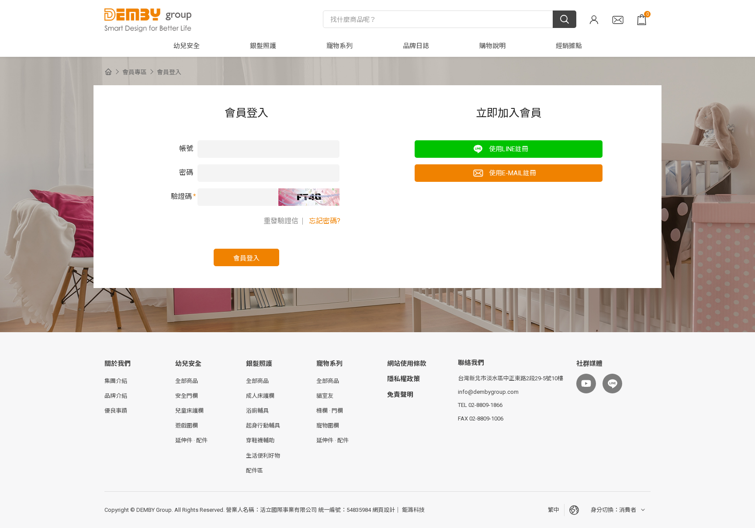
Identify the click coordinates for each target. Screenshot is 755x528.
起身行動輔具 (263, 425)
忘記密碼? (324, 221)
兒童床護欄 (189, 410)
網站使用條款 (406, 364)
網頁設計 (383, 510)
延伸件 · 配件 (191, 440)
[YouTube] (586, 383)
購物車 (647, 14)
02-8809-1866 (485, 405)
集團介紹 (115, 381)
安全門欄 (186, 396)
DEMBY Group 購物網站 (148, 19)
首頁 (108, 72)
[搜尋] (564, 19)
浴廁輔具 (257, 410)
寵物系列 (329, 364)
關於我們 (117, 364)
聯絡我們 (618, 19)
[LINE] (612, 383)
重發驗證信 (280, 221)
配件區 (254, 470)
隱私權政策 (403, 379)
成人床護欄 (260, 396)
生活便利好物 (263, 455)
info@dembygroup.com (488, 392)
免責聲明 (400, 395)
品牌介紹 (115, 396)
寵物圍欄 (327, 425)
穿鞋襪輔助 (260, 440)
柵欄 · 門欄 (329, 410)
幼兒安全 (188, 364)
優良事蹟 (115, 410)
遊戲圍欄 (186, 425)
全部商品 (186, 381)
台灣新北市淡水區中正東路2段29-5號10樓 (510, 378)
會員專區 (594, 19)
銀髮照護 (259, 364)
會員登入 (169, 72)
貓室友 (324, 396)
